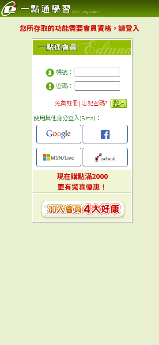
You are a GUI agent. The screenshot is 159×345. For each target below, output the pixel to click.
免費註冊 (66, 103)
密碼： (64, 85)
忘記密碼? (94, 103)
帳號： (64, 72)
